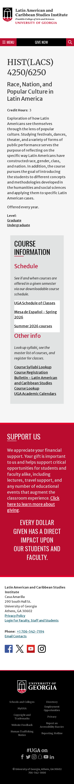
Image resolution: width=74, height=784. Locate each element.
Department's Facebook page (9, 649)
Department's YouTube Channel (31, 649)
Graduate (14, 220)
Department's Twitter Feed (20, 649)
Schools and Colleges (22, 701)
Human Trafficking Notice (22, 733)
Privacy (51, 716)
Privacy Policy (15, 616)
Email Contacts (16, 636)
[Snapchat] (40, 756)
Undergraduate (18, 225)
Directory (52, 701)
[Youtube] (46, 756)
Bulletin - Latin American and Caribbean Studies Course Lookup (35, 383)
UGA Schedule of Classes (34, 303)
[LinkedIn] (52, 756)
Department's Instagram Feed (42, 649)
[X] (28, 756)
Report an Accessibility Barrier (52, 725)
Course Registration (31, 372)
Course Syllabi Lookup (33, 367)
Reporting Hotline (52, 733)
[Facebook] (22, 756)
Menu (10, 42)
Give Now (41, 42)
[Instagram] (34, 756)
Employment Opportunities (52, 708)
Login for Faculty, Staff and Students (32, 620)
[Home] (37, 18)
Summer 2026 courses (33, 326)
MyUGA (22, 708)
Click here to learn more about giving (33, 504)
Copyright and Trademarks (22, 716)
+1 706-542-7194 (30, 631)
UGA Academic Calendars (35, 393)
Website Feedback (22, 724)
